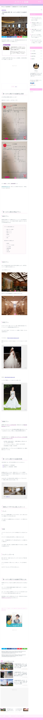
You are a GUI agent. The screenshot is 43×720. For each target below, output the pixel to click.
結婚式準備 (36, 56)
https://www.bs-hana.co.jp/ (10, 377)
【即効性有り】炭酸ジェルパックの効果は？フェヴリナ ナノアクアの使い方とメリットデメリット (36, 24)
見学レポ (25, 608)
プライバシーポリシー (5, 718)
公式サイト (8, 496)
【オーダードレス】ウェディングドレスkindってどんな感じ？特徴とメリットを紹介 (36, 41)
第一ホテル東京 (11, 608)
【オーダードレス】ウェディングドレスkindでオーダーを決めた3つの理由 (36, 19)
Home (3, 6)
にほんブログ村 (32, 85)
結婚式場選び (4, 10)
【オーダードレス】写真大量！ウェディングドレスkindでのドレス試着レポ (36, 36)
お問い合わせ (12, 718)
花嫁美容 (36, 58)
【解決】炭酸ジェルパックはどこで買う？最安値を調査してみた (36, 30)
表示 (16, 86)
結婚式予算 (16, 608)
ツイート (31, 91)
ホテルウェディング (5, 608)
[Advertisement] (14, 74)
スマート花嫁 (22, 2)
